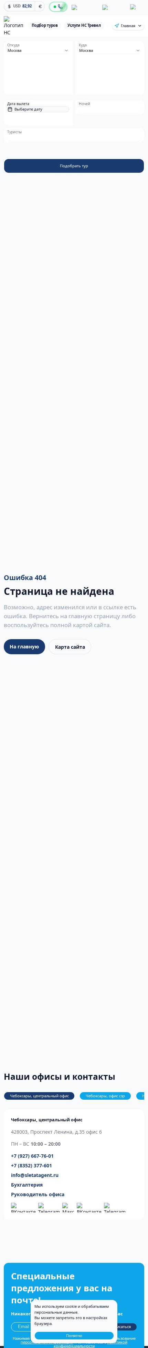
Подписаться (119, 1326)
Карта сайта (70, 647)
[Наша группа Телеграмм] (49, 1207)
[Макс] (136, 7)
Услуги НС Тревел (84, 25)
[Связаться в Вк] (89, 1207)
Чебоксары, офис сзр (105, 1095)
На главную (24, 646)
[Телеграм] (113, 7)
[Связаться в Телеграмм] (115, 1207)
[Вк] (83, 7)
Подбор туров (45, 25)
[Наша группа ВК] (23, 1207)
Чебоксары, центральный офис (39, 1095)
